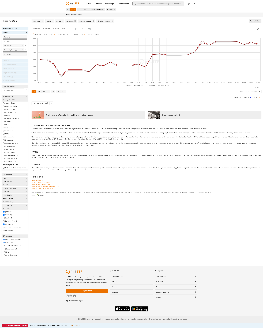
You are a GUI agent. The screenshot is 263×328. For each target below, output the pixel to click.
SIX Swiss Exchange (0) (13, 227)
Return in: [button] (78, 34)
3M (39, 91)
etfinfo (123, 192)
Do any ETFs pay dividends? (41, 182)
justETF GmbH (132, 192)
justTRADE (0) (9, 128)
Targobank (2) (9, 149)
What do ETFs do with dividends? (43, 188)
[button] (25, 41)
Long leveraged (11, 249)
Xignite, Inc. (117, 192)
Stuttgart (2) (9, 224)
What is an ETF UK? (38, 180)
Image (256, 97)
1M (34, 91)
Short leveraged (11, 255)
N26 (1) (7, 134)
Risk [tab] (63, 29)
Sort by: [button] (93, 34)
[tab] (70, 29)
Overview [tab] (36, 29)
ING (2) (7, 125)
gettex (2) (8, 212)
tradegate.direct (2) (11, 155)
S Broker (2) (9, 140)
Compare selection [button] (40, 103)
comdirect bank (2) (11, 106)
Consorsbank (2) (10, 112)
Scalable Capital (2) (11, 143)
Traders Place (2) (11, 158)
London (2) (8, 218)
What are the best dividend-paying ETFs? (46, 186)
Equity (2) (6, 32)
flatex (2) (8, 121)
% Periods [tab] (46, 29)
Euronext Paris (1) (11, 221)
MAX (63, 91)
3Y (53, 91)
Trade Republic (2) (11, 152)
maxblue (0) (9, 131)
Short (8, 252)
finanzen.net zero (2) (12, 118)
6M (44, 91)
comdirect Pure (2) (11, 109)
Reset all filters (255, 21)
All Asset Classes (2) (10, 28)
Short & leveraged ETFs (13, 245)
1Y (48, 91)
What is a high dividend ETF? (41, 184)
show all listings (8, 230)
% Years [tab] (56, 29)
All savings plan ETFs (10, 165)
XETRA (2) (8, 215)
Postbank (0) (9, 137)
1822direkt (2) (10, 103)
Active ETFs (9, 242)
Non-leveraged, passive (13, 239)
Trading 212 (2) (10, 162)
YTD (58, 91)
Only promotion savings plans (15, 168)
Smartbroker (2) (10, 146)
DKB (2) (7, 115)
